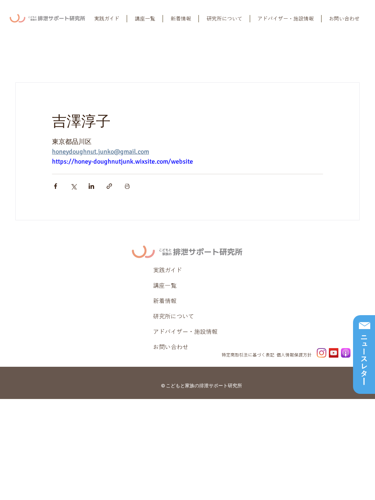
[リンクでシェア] (109, 186)
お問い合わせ (170, 347)
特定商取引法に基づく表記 (248, 354)
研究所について (173, 316)
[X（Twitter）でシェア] (73, 186)
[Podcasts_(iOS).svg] (345, 353)
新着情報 (165, 301)
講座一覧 (165, 285)
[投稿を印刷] (127, 186)
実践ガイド (167, 270)
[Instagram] (321, 353)
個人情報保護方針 (294, 354)
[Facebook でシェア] (55, 186)
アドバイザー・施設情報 (185, 332)
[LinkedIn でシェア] (91, 186)
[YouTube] (333, 353)
